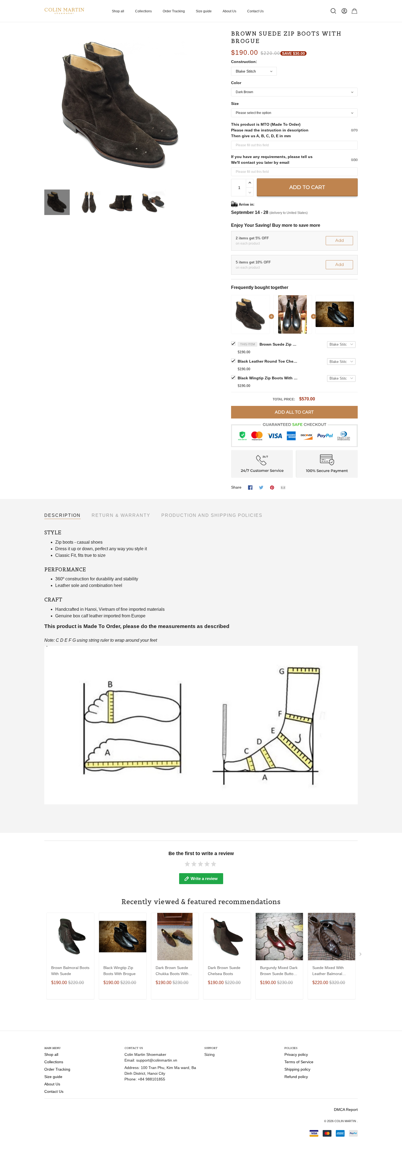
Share (236, 487)
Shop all (118, 11)
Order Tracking (174, 11)
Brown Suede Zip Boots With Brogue (279, 344)
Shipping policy (297, 1069)
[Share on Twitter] (261, 487)
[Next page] (193, 106)
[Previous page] (48, 106)
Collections (143, 11)
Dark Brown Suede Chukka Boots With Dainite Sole (172, 971)
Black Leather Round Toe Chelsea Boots (268, 361)
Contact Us (255, 11)
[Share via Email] (283, 487)
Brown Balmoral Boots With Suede (70, 970)
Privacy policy (296, 1054)
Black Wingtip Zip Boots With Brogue (268, 378)
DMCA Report (346, 1109)
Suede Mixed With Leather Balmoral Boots (328, 971)
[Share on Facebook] (250, 487)
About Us (229, 11)
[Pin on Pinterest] (272, 487)
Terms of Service (298, 1062)
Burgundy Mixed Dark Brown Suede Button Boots (279, 971)
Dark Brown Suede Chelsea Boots (224, 970)
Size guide (204, 11)
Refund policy (296, 1076)
